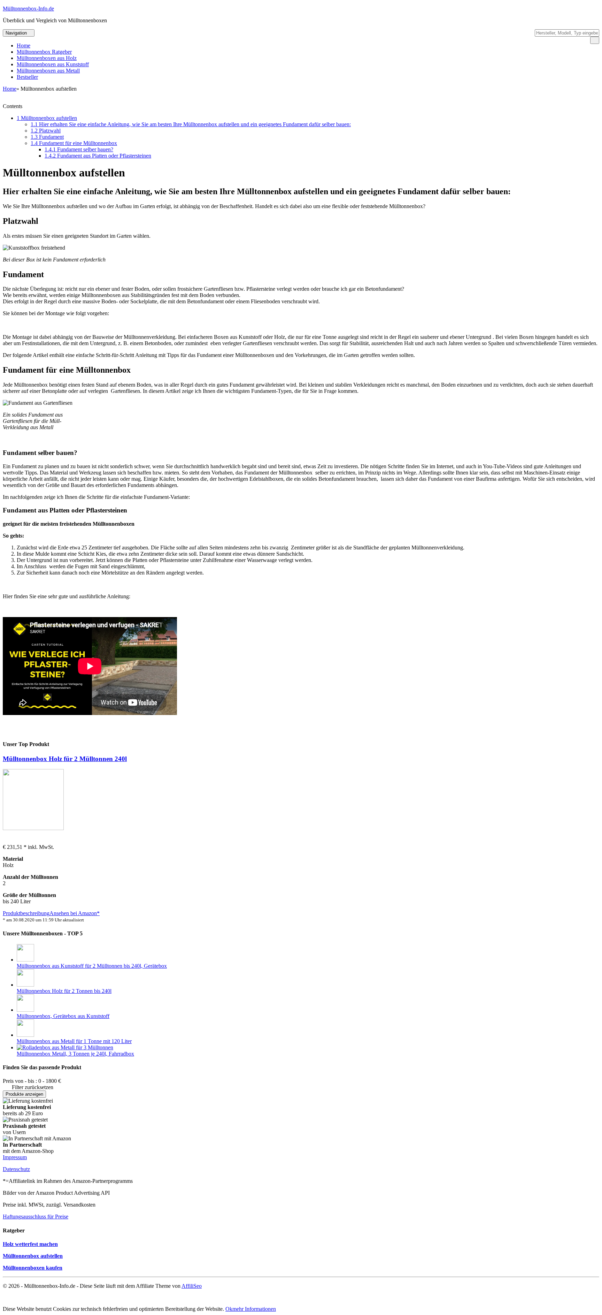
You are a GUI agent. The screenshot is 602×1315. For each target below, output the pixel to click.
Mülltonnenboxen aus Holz (47, 58)
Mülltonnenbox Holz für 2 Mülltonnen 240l (65, 758)
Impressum (15, 1157)
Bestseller (27, 77)
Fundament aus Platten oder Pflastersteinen (98, 156)
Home (23, 45)
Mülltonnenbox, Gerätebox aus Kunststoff (63, 1016)
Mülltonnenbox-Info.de (28, 9)
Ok (228, 1309)
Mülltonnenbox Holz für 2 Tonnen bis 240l (64, 991)
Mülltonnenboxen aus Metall (48, 71)
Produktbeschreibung (26, 913)
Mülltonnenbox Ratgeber (44, 52)
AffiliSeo (192, 1286)
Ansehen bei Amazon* (74, 913)
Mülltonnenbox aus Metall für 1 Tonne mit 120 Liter (74, 1041)
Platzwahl (46, 131)
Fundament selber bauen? (79, 149)
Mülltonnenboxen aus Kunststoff (53, 64)
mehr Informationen (254, 1309)
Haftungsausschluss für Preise (35, 1216)
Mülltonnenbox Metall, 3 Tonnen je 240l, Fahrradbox (75, 1054)
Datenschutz (16, 1169)
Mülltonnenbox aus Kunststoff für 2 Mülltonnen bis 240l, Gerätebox (92, 966)
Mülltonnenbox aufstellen (47, 118)
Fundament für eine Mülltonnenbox (74, 143)
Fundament (47, 137)
